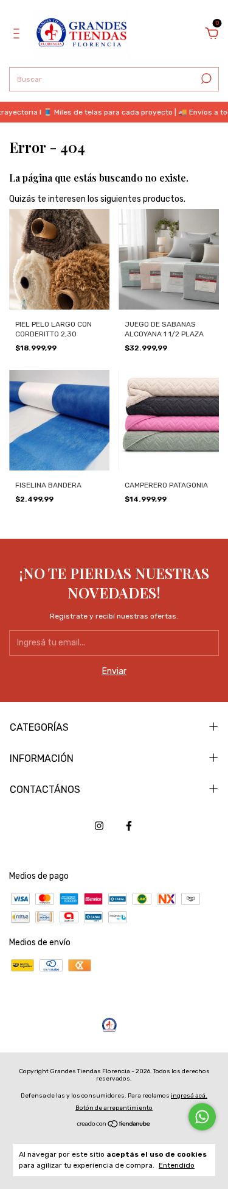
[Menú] (18, 35)
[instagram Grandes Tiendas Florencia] (99, 826)
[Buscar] (205, 78)
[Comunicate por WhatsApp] (202, 1116)
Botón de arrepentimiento (114, 1108)
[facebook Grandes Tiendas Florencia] (129, 826)
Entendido (177, 1165)
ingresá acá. (189, 1095)
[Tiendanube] (114, 1125)
